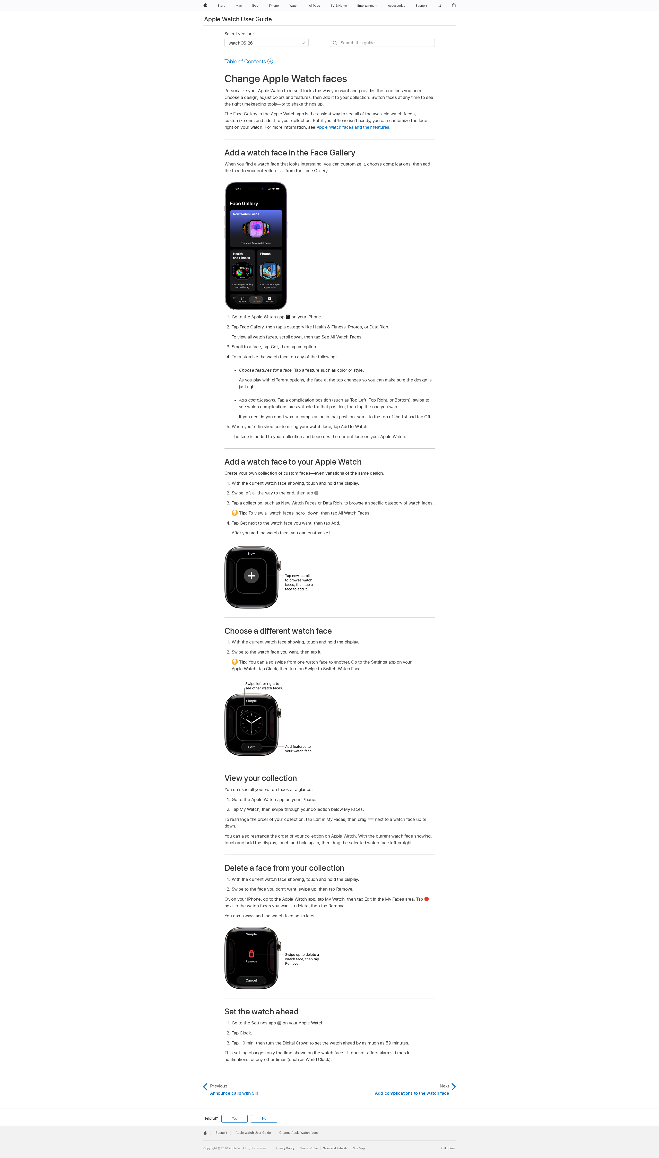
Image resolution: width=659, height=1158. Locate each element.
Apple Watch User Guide (238, 19)
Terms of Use (309, 1148)
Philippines (448, 1148)
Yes (234, 1118)
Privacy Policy (285, 1148)
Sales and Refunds (335, 1148)
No (264, 1118)
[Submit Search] (335, 43)
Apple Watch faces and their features (353, 127)
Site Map (359, 1148)
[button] (440, 5)
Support (221, 1133)
